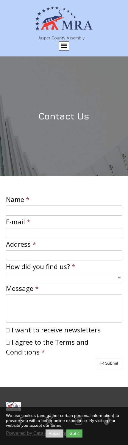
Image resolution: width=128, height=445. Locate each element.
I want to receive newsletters (55, 329)
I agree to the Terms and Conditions (47, 346)
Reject (54, 433)
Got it (74, 433)
